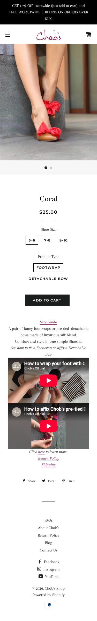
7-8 (47, 240)
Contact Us (48, 550)
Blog (48, 542)
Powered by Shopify (49, 594)
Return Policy (48, 535)
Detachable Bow (48, 279)
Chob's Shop (55, 588)
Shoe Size (48, 229)
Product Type (48, 256)
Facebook (51, 561)
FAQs (48, 520)
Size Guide (48, 322)
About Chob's (48, 527)
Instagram (51, 569)
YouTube (51, 576)
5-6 (32, 240)
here (41, 452)
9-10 (63, 240)
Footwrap (48, 267)
